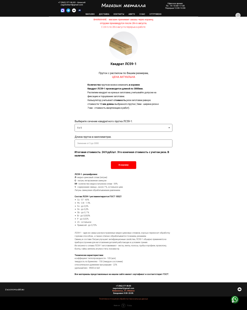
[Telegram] (68, 12)
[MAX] (63, 12)
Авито (132, 14)
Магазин (90, 14)
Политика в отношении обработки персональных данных (123, 299)
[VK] (74, 12)
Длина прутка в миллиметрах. (93, 136)
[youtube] (239, 290)
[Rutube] (80, 12)
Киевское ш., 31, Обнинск (123, 291)
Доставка (104, 14)
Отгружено (155, 14)
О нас (142, 14)
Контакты (119, 14)
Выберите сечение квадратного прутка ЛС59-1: (104, 121)
